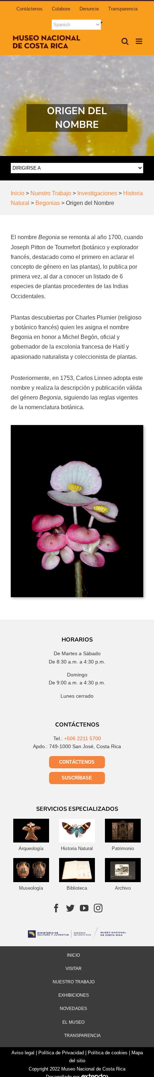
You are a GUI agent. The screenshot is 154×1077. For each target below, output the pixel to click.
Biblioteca (77, 888)
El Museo (73, 1022)
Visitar (74, 968)
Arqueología (31, 848)
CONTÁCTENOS (77, 762)
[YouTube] (84, 908)
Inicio (73, 955)
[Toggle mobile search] (125, 41)
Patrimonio (123, 848)
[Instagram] (98, 908)
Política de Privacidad (61, 1052)
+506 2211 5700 (82, 738)
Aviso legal (22, 1052)
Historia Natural (77, 848)
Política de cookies (107, 1052)
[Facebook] (56, 908)
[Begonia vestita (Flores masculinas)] (77, 428)
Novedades (73, 1008)
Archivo (123, 888)
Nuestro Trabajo (74, 981)
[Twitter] (70, 908)
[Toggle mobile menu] (139, 41)
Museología (31, 888)
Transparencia (82, 1035)
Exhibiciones (73, 995)
